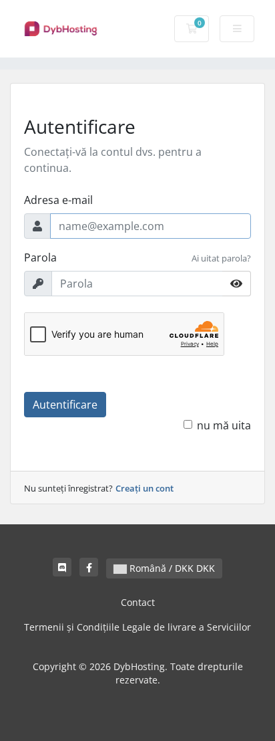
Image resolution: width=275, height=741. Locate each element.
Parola (40, 257)
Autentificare (65, 404)
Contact (138, 602)
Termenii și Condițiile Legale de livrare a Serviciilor (137, 627)
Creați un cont (144, 488)
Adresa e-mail (58, 200)
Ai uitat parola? (221, 258)
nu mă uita (224, 425)
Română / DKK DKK (171, 568)
